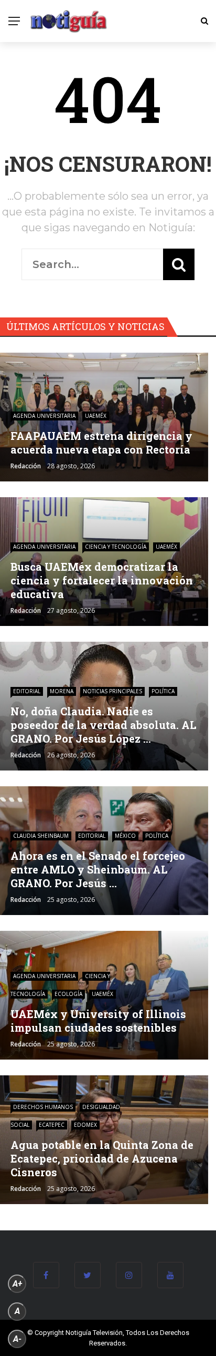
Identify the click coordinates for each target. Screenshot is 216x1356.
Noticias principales (112, 691)
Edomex (85, 1124)
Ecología (68, 994)
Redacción (25, 465)
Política (163, 691)
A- (17, 1339)
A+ (17, 1284)
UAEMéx (95, 415)
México (125, 835)
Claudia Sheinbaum (41, 835)
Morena (61, 691)
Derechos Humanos (43, 1107)
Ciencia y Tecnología (115, 546)
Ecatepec (51, 1124)
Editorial (26, 691)
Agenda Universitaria (44, 415)
